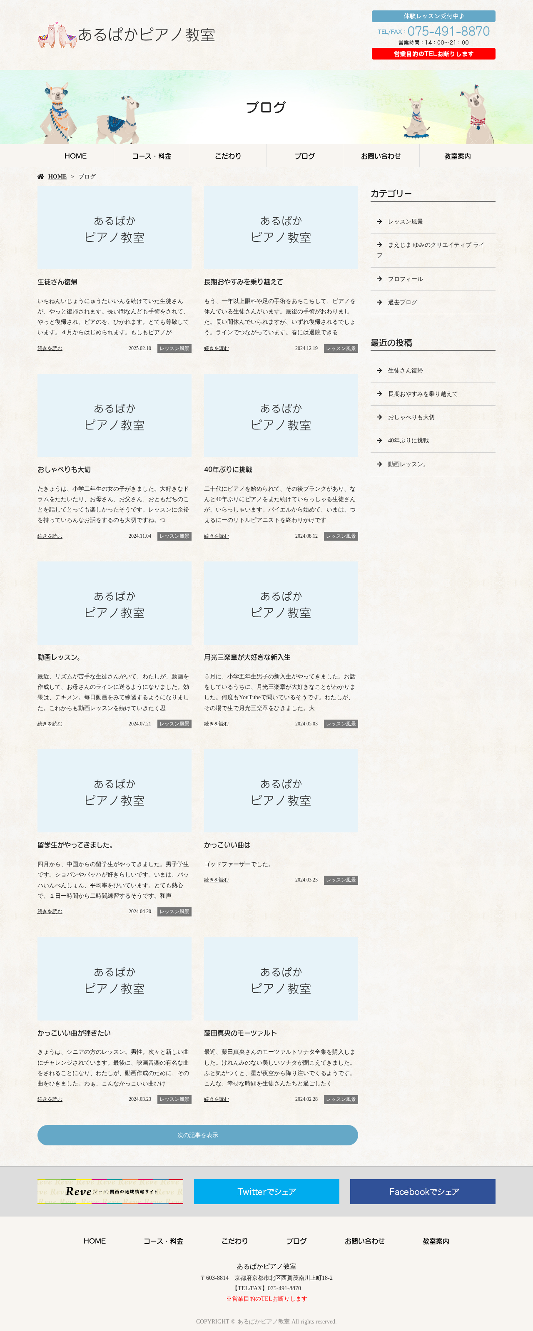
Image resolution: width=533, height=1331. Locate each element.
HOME (76, 155)
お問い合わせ (381, 155)
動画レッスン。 (408, 464)
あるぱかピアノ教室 (266, 1266)
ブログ (305, 155)
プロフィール (405, 279)
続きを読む (49, 348)
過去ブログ (402, 302)
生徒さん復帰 (405, 371)
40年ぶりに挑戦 (408, 440)
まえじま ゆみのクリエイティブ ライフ (431, 250)
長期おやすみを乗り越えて (423, 394)
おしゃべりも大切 (411, 417)
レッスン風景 (174, 348)
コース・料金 (152, 155)
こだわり (228, 155)
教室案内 (457, 155)
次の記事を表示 (197, 1135)
